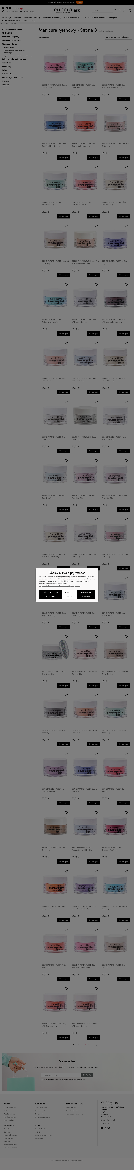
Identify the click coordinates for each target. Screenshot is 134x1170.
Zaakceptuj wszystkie (86, 594)
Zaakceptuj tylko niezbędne (50, 594)
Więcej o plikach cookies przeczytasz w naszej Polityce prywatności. (59, 586)
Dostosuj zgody (69, 594)
